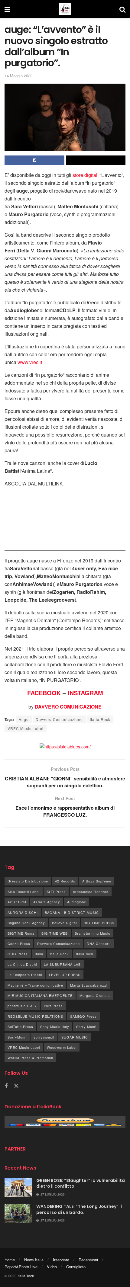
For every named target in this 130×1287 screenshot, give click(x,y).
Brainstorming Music (92, 933)
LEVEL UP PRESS (64, 974)
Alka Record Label (24, 891)
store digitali (86, 174)
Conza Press (19, 943)
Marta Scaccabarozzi (88, 985)
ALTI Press (56, 891)
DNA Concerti (99, 943)
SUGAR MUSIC (74, 1037)
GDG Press (18, 953)
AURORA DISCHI (23, 912)
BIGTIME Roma (21, 933)
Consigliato (76, 1266)
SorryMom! (17, 1037)
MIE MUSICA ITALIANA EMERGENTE (40, 995)
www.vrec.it (30, 362)
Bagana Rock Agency (26, 922)
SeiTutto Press (20, 1026)
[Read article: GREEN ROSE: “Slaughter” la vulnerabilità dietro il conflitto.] (18, 1187)
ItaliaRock (84, 953)
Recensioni (88, 1260)
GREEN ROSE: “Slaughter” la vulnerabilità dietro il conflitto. (80, 1183)
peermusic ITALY (22, 1005)
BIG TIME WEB (54, 933)
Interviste (61, 1260)
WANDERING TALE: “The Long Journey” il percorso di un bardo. (79, 1209)
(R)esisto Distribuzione (28, 881)
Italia (39, 953)
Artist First (17, 901)
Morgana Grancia (95, 995)
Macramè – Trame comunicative (35, 985)
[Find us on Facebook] (6, 1086)
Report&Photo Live (21, 1266)
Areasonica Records (91, 891)
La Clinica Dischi (22, 964)
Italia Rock (100, 719)
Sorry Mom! (86, 1026)
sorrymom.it (44, 1037)
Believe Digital (64, 922)
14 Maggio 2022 (18, 75)
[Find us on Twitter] (16, 1086)
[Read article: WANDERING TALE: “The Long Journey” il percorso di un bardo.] (18, 1213)
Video (52, 1266)
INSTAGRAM (85, 692)
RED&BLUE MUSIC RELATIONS (35, 1016)
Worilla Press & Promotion (30, 1057)
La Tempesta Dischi (25, 974)
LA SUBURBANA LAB (62, 964)
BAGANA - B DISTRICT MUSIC (72, 912)
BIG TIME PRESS (99, 922)
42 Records (65, 881)
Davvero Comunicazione (59, 719)
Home (10, 1260)
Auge (24, 719)
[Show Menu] (7, 9)
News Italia (34, 1260)
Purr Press (53, 1005)
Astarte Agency (46, 901)
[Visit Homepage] (65, 9)
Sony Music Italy (54, 1026)
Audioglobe (76, 901)
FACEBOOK (44, 692)
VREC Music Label (26, 728)
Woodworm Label (61, 1047)
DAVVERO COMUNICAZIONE (68, 706)
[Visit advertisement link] (65, 746)
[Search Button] (122, 9)
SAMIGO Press (83, 1016)
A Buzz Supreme (96, 881)
